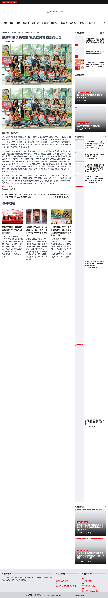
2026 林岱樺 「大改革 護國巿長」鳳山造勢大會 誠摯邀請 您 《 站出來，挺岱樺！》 (95, 53)
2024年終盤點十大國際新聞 (88, 125)
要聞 (5, 23)
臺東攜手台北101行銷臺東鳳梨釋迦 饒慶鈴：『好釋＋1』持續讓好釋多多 (94, 263)
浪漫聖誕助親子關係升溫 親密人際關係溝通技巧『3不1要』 (94, 422)
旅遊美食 (73, 23)
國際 (18, 23)
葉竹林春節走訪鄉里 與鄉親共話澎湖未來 (89, 96)
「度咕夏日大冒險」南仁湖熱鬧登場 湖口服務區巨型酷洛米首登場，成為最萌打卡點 (61, 231)
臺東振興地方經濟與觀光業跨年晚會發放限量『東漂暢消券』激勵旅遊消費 (90, 527)
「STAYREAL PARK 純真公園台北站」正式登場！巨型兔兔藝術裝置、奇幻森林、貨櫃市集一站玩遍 (94, 144)
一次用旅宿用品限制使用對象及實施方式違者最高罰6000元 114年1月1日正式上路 (90, 555)
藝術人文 (83, 23)
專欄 (11, 23)
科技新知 (45, 23)
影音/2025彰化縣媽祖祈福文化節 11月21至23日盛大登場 (12, 230)
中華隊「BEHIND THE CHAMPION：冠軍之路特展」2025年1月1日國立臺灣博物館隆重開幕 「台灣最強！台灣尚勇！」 (95, 180)
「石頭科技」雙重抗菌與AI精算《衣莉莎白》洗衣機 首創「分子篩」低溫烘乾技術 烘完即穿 (95, 168)
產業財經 (35, 23)
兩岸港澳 (26, 23)
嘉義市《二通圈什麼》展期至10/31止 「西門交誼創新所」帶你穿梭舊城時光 (36, 231)
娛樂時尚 (54, 23)
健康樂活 (64, 23)
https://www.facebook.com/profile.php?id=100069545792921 (34, 183)
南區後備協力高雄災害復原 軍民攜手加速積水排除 (95, 41)
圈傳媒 (31, 595)
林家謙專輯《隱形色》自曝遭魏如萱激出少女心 (94, 155)
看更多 (102, 33)
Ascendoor (61, 595)
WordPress (80, 595)
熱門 (85, 92)
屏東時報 (12, 189)
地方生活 (92, 23)
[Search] (104, 23)
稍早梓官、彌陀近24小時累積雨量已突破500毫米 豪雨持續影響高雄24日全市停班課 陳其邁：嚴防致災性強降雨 (95, 66)
